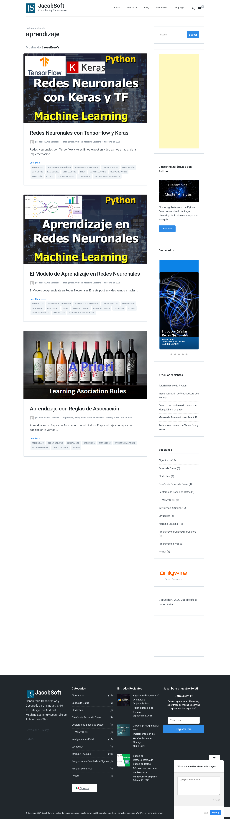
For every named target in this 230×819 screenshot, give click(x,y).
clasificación (128, 167)
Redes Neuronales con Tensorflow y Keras (79, 133)
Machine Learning (92, 142)
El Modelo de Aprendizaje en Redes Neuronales (85, 274)
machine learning (98, 172)
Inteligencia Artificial (73, 142)
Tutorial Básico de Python (173, 385)
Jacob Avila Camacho (49, 142)
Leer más (167, 228)
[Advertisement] (179, 101)
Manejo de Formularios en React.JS (178, 417)
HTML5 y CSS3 (167, 500)
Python (49, 176)
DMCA (29, 738)
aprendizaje (37, 167)
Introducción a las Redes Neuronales (175, 333)
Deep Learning (69, 172)
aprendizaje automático (59, 167)
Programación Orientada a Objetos (177, 531)
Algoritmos (68, 417)
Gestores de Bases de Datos (175, 492)
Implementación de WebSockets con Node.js (144, 738)
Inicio (117, 7)
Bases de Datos (167, 468)
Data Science (53, 172)
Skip (206, 812)
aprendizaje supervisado (87, 167)
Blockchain (164, 476)
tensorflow (84, 176)
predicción (37, 176)
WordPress (141, 813)
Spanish (84, 788)
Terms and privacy (155, 813)
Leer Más (35, 162)
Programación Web (169, 543)
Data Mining (37, 172)
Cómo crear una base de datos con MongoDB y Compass (145, 772)
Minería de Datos (60, 448)
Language (179, 7)
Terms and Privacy (37, 730)
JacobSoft (51, 6)
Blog (146, 7)
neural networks (118, 172)
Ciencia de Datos (110, 167)
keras (83, 172)
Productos (161, 7)
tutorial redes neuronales (107, 176)
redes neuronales (66, 176)
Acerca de (132, 7)
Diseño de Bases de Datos (173, 484)
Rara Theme (117, 813)
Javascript (164, 515)
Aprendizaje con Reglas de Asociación (74, 408)
